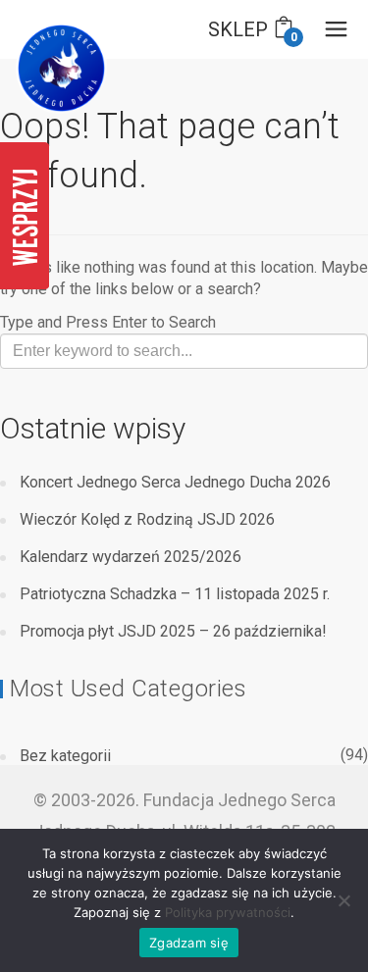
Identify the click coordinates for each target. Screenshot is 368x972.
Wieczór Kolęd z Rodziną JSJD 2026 (147, 519)
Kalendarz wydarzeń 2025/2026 (130, 556)
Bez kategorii (65, 755)
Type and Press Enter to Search (108, 322)
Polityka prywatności (227, 912)
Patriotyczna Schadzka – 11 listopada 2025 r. (175, 594)
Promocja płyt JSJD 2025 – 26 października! (173, 631)
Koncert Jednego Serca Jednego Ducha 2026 (175, 482)
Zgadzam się (189, 942)
